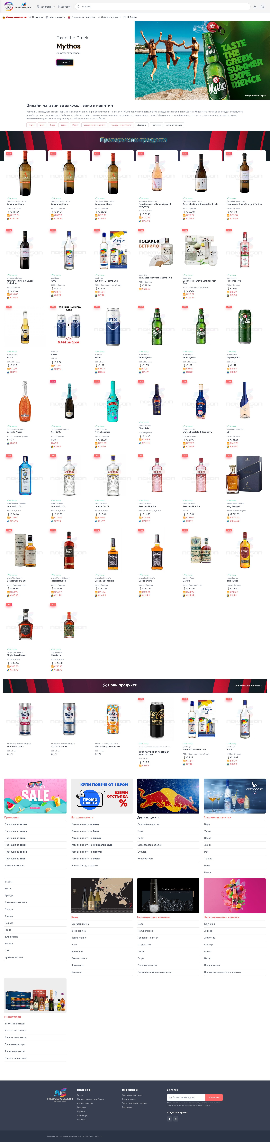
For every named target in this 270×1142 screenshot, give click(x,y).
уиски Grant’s (232, 578)
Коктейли (209, 924)
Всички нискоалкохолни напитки (222, 972)
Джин (207, 845)
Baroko (186, 581)
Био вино (76, 972)
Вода (140, 924)
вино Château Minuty (235, 429)
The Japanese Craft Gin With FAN (155, 278)
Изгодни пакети (16, 17)
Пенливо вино (79, 958)
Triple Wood (232, 581)
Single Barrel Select (16, 655)
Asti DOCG (56, 432)
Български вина (80, 924)
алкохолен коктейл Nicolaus (106, 744)
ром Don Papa (188, 578)
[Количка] (262, 6)
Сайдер (208, 944)
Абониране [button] (214, 1097)
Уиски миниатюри (15, 1023)
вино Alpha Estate (14, 278)
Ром (206, 851)
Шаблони (131, 17)
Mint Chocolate (102, 432)
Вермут (9, 909)
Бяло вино (77, 951)
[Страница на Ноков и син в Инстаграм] (175, 1118)
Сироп (141, 951)
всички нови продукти (247, 685)
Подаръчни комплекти (121, 125)
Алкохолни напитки (217, 817)
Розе (74, 944)
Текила (208, 858)
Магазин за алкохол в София (90, 1099)
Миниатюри (12, 1017)
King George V (233, 506)
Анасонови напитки (16, 902)
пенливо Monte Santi (15, 429)
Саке (7, 950)
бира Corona (12, 355)
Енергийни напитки (148, 824)
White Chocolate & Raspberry (197, 432)
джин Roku (143, 275)
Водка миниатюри (15, 1044)
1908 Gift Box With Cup (106, 281)
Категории (46, 6)
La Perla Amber (14, 432)
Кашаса (9, 923)
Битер (207, 958)
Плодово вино (212, 965)
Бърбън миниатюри (15, 1030)
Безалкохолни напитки (94, 125)
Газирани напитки (148, 937)
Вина (207, 865)
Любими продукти (111, 17)
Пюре (141, 958)
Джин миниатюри (15, 1051)
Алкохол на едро (174, 125)
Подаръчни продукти (83, 17)
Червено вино (78, 937)
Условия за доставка (132, 1095)
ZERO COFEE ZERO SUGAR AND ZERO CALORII (154, 753)
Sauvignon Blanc (15, 204)
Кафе (140, 838)
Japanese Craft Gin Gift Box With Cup (199, 282)
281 (228, 432)
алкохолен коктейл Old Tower (19, 744)
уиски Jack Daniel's (103, 578)
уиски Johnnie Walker (235, 504)
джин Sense (232, 278)
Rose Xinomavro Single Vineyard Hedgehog (155, 205)
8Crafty (89, 1136)
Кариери (81, 1111)
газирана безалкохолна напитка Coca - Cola (155, 748)
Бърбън (9, 881)
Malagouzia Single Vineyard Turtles (244, 204)
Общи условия (129, 1099)
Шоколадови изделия (150, 845)
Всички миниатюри (15, 1058)
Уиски (31, 125)
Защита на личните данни (134, 1103)
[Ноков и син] (60, 1095)
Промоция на (16, 824)
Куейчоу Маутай (14, 957)
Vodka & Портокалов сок (107, 746)
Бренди (9, 895)
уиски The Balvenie (14, 578)
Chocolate (144, 428)
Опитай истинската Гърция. (56, 57)
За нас (80, 1095)
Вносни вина (78, 931)
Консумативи (145, 858)
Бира (52, 125)
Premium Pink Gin (147, 506)
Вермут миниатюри (16, 1037)
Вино (42, 125)
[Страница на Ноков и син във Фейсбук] (169, 1118)
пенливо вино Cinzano (60, 429)
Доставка (141, 125)
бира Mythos (144, 355)
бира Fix (54, 352)
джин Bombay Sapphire (16, 504)
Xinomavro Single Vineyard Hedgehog (20, 282)
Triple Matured (58, 581)
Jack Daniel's (145, 581)
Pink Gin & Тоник (15, 746)
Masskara (56, 655)
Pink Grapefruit (234, 281)
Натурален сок (146, 931)
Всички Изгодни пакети (84, 865)
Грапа (8, 930)
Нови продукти (56, 17)
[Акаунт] (255, 6)
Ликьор (9, 916)
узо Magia (55, 278)
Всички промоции (14, 865)
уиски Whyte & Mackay (60, 578)
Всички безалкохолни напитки (155, 972)
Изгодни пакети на (85, 824)
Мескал (9, 943)
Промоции (37, 17)
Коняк (8, 888)
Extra (10, 357)
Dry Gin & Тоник (59, 746)
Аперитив (209, 937)
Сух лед (142, 851)
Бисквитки (127, 1107)
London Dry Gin (14, 506)
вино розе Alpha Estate (148, 201)
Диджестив (11, 936)
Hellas (54, 354)
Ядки (140, 831)
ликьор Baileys (101, 429)
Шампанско (77, 965)
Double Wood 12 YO (16, 581)
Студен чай (144, 944)
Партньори (82, 1115)
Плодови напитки (147, 965)
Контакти (65, 6)
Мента (207, 951)
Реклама (81, 1119)
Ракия (75, 125)
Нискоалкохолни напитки (221, 917)
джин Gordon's (57, 504)
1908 (53, 281)
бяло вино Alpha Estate (16, 201)
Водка (64, 125)
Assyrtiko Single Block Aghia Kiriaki (200, 204)
